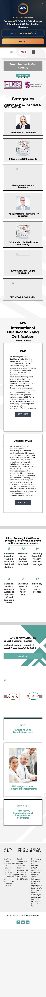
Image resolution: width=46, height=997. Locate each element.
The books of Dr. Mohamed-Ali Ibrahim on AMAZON (9, 876)
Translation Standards (8, 866)
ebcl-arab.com (7, 861)
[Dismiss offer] (42, 3)
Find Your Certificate (8, 855)
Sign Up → (23, 41)
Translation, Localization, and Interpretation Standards (23, 809)
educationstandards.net (9, 858)
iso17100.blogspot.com (9, 869)
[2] (23, 801)
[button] (5, 694)
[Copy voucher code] (36, 33)
